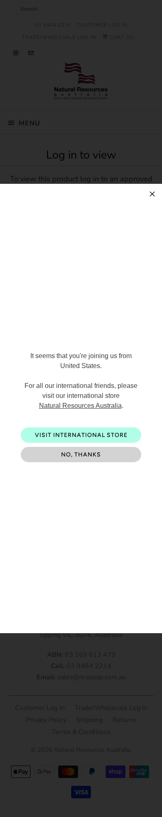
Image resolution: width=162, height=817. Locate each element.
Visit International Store (81, 435)
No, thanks (81, 454)
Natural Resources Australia (80, 405)
